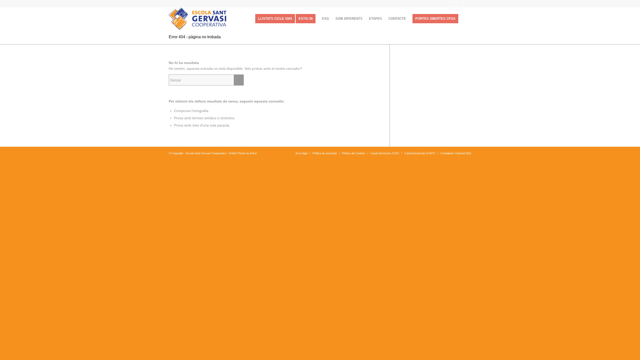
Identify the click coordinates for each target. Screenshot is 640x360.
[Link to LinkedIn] (467, 4)
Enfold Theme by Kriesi (243, 153)
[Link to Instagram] (452, 4)
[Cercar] (466, 19)
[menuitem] (275, 19)
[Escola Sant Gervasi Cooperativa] (197, 19)
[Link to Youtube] (460, 4)
